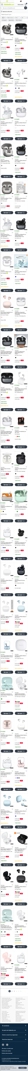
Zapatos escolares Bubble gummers (21, 1012)
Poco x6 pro (18, 1014)
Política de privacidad (7, 1053)
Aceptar (22, 1067)
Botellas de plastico (5, 1004)
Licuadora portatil (5, 1019)
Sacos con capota (18, 1016)
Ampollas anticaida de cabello (21, 1011)
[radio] (15, 56)
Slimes (17, 1005)
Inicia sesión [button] (20, 4)
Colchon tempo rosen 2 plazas (7, 999)
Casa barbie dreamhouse (20, 1004)
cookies (8, 1069)
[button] (14, 8)
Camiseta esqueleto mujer (6, 998)
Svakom (17, 1001)
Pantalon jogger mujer (5, 1014)
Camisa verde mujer (5, 1012)
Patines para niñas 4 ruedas (6, 1021)
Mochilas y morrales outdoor (20, 999)
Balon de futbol (4, 1013)
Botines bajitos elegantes (20, 1020)
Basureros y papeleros (5, 1001)
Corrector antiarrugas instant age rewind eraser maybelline (7, 1005)
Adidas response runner (6, 1016)
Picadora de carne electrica (20, 1008)
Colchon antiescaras (5, 1008)
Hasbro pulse (18, 1003)
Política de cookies (6, 1050)
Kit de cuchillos (18, 1021)
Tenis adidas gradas (5, 1003)
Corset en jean (4, 1011)
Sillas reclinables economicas (20, 1019)
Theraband (17, 1013)
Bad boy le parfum (5, 1002)
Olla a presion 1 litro (19, 998)
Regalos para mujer (19, 1002)
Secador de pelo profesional (6, 1000)
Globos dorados (4, 1015)
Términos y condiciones (7, 1048)
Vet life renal (18, 1000)
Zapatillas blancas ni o (19, 1015)
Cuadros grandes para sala (6, 1020)
